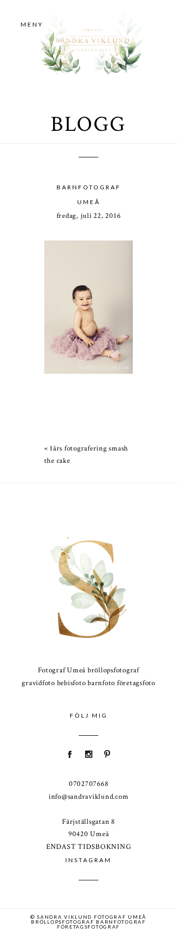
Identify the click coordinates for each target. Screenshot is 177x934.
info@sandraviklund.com (89, 796)
